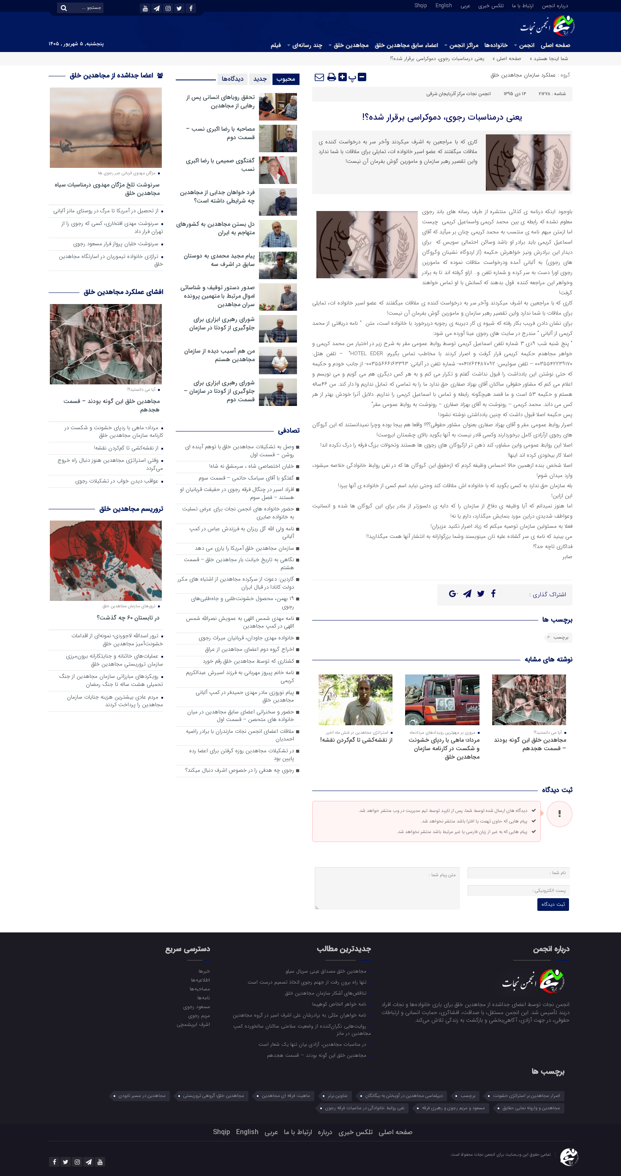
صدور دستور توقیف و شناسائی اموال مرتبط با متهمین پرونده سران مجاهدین (217, 296)
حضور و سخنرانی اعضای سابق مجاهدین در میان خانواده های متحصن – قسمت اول (240, 716)
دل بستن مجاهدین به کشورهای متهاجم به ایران (215, 228)
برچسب (560, 637)
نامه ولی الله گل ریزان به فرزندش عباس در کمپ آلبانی (241, 533)
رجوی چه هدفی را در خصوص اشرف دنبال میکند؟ (239, 771)
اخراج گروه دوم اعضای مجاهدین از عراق (249, 650)
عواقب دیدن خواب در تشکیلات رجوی (117, 481)
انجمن (526, 45)
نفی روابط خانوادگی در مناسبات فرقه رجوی (364, 1108)
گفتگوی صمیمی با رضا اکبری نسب (220, 165)
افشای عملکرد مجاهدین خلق (123, 292)
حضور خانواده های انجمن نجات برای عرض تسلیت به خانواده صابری (238, 513)
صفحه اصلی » (507, 59)
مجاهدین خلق (351, 45)
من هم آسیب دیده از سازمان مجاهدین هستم (219, 355)
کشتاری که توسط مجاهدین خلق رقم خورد (248, 662)
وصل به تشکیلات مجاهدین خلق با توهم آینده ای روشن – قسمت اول (239, 451)
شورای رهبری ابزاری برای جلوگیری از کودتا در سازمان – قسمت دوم (219, 391)
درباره (325, 1132)
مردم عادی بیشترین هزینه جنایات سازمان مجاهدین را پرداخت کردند (115, 702)
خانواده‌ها (496, 45)
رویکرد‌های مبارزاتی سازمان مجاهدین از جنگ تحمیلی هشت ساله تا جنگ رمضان (111, 681)
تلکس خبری (491, 5)
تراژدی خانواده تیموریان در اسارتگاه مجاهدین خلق (111, 261)
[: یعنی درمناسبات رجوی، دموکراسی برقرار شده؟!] (320, 77)
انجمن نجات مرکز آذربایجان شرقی (458, 94)
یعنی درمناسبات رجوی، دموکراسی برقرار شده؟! (442, 117)
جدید (260, 79)
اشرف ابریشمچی (193, 1024)
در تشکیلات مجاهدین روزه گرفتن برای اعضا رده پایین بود (241, 755)
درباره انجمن (555, 5)
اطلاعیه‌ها (200, 980)
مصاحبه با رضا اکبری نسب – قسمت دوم (220, 133)
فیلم (276, 45)
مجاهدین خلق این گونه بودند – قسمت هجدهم (530, 744)
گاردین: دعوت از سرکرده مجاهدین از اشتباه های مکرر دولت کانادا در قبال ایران (236, 584)
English (444, 5)
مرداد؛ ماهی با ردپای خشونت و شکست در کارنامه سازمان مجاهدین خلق (444, 748)
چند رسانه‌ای (307, 45)
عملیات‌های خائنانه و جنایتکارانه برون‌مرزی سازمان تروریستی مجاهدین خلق (114, 660)
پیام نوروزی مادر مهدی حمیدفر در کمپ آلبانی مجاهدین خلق (245, 697)
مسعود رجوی (196, 1006)
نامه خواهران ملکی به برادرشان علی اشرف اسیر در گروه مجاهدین (300, 1015)
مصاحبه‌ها (200, 988)
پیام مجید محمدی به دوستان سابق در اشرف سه (219, 260)
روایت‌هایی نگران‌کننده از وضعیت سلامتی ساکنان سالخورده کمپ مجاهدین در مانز (302, 1029)
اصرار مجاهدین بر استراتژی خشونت (526, 1095)
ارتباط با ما (523, 5)
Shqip (421, 5)
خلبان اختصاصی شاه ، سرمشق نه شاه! (251, 467)
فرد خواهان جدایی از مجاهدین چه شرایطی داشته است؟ (217, 197)
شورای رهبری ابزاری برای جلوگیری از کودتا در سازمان (222, 323)
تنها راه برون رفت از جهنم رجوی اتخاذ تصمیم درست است (308, 982)
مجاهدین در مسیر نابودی (142, 1095)
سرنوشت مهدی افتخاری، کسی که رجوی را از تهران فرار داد (112, 228)
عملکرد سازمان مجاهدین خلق (523, 75)
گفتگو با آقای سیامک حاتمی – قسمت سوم (246, 478)
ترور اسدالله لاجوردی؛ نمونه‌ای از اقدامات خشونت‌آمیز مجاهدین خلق (117, 640)
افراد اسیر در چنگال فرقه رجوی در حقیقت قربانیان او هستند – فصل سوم (237, 494)
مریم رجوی (199, 1015)
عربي (465, 5)
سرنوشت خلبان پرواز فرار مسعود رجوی (116, 244)
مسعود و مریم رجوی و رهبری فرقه (453, 1108)
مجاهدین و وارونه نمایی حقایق (531, 1108)
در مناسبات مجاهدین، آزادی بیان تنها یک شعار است (313, 1044)
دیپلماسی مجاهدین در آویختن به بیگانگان (404, 1095)
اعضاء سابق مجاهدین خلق (406, 45)
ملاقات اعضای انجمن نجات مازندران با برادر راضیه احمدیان (240, 736)
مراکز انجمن (463, 45)
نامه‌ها (203, 997)
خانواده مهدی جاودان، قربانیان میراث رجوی (246, 638)
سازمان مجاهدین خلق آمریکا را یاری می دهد (244, 549)
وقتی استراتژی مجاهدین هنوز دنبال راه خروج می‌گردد (110, 465)
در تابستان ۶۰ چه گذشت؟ (128, 617)
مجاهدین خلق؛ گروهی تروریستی (213, 1095)
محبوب (286, 79)
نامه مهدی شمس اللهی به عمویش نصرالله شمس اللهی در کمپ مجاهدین (240, 623)
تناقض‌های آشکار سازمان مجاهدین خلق (326, 993)
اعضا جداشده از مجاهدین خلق (112, 75)
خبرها (204, 971)
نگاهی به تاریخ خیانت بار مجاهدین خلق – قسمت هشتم (239, 564)
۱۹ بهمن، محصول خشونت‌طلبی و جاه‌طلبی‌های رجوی (242, 603)
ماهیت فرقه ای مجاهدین (286, 1095)
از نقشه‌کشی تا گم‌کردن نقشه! (356, 740)
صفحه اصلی (555, 45)
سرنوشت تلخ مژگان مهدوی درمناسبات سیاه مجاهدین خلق (107, 188)
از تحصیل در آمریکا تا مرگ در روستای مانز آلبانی (106, 211)
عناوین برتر (338, 1095)
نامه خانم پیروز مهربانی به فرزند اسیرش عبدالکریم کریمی (240, 677)
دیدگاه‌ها (232, 79)
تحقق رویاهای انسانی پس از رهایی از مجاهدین (220, 101)
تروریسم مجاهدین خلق (131, 509)
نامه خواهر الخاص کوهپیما (340, 1004)
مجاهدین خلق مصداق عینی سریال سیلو (327, 971)
